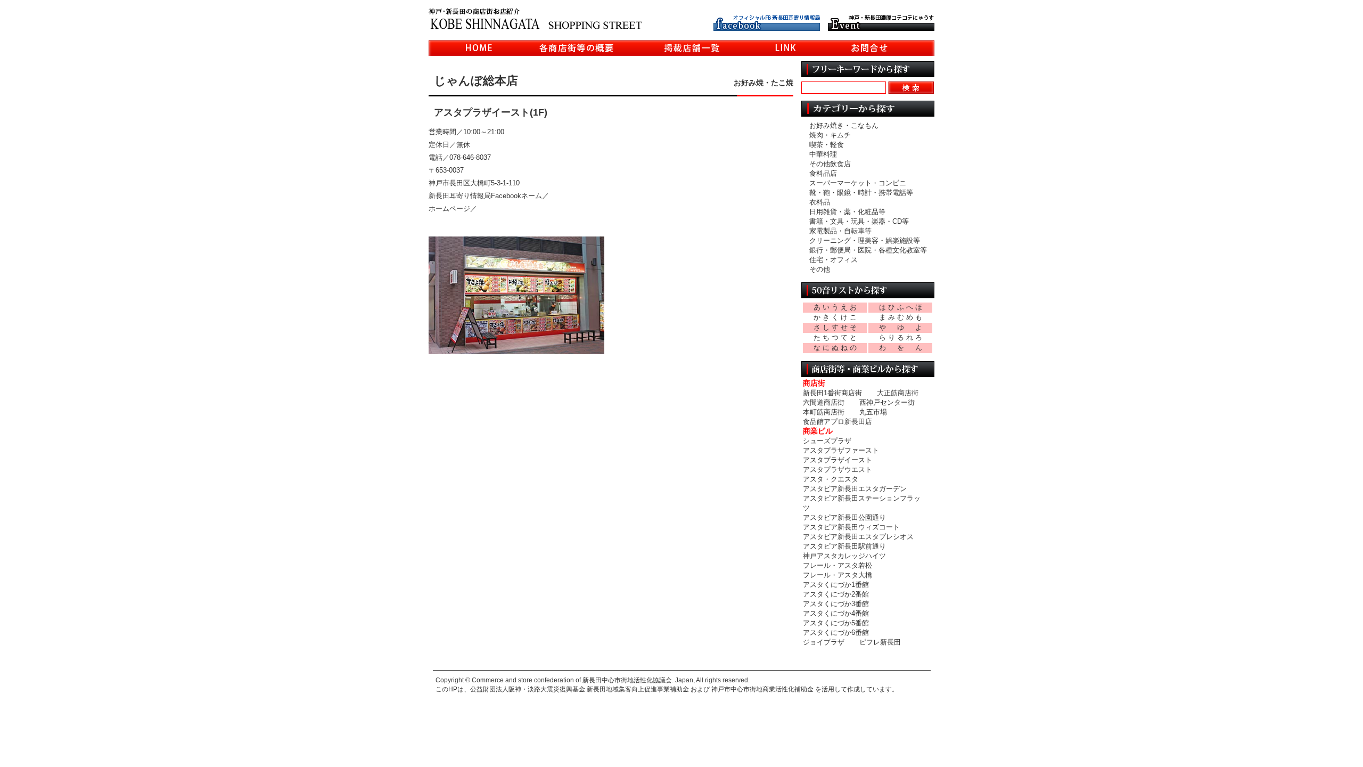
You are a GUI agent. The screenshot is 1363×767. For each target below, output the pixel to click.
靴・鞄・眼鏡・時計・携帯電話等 (861, 193)
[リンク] (785, 50)
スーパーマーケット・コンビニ (857, 183)
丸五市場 (873, 412)
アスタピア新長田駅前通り (844, 546)
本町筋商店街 (823, 412)
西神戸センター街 (887, 402)
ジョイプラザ (823, 642)
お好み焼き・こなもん (843, 125)
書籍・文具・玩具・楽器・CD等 (859, 221)
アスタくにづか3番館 (836, 604)
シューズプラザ (827, 441)
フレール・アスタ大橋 (837, 575)
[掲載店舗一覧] (692, 50)
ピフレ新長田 (880, 642)
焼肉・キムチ (830, 135)
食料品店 (823, 173)
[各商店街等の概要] (576, 50)
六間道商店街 (823, 402)
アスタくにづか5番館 (836, 623)
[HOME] (479, 50)
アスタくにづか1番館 (836, 585)
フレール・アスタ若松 (837, 565)
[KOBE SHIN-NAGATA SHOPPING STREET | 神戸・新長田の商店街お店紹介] (535, 24)
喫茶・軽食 (826, 145)
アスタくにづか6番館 (836, 633)
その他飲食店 (830, 164)
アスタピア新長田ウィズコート (851, 527)
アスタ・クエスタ (830, 479)
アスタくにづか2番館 (836, 594)
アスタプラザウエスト (837, 470)
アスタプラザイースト (837, 460)
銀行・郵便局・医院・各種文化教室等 (868, 250)
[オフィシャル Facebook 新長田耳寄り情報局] (766, 27)
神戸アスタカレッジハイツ (844, 556)
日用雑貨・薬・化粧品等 (847, 212)
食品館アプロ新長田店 (837, 422)
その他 (819, 269)
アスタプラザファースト (841, 450)
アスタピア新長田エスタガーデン (855, 489)
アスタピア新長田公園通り (844, 517)
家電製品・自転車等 (840, 231)
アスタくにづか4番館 (836, 613)
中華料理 (823, 154)
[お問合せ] (869, 50)
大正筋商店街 (897, 393)
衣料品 (819, 202)
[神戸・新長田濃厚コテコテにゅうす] (881, 27)
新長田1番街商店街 (832, 393)
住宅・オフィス (833, 260)
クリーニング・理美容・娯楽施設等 (864, 240)
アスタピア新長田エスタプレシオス (858, 537)
